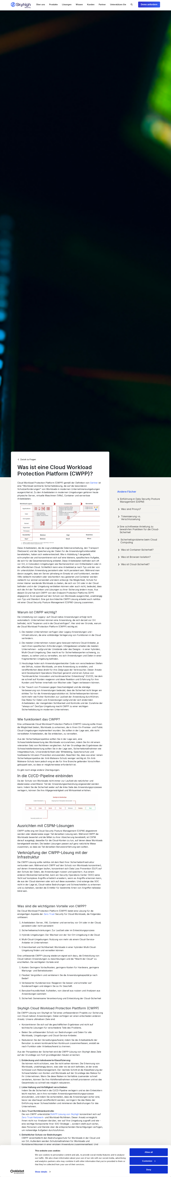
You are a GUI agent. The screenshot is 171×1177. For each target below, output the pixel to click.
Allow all (149, 1152)
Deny (148, 1169)
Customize (147, 1161)
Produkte (53, 4)
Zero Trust (49, 914)
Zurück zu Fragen (28, 459)
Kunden (90, 4)
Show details (41, 1172)
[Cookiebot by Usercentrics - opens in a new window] (17, 1172)
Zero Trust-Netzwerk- (33, 1117)
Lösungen (66, 4)
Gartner (94, 482)
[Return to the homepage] (21, 5)
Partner (102, 4)
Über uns (40, 4)
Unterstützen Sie (118, 4)
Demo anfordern (149, 4)
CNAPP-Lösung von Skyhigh (64, 1114)
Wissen (79, 4)
